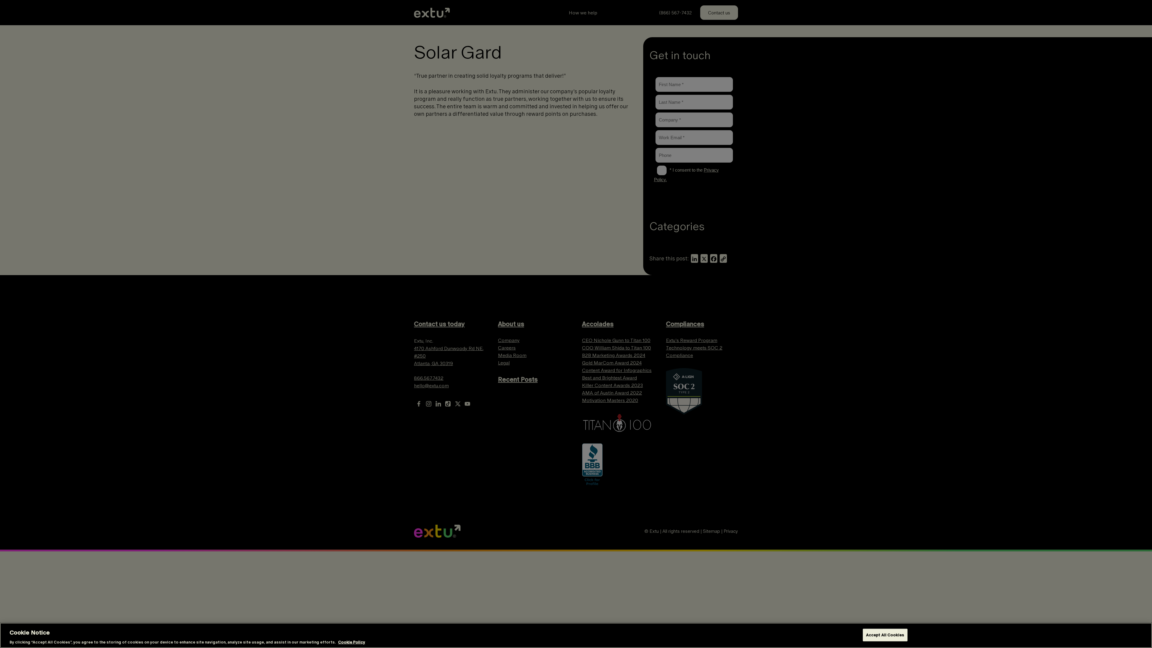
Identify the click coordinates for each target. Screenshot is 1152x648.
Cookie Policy (351, 642)
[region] (576, 635)
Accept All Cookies (885, 635)
